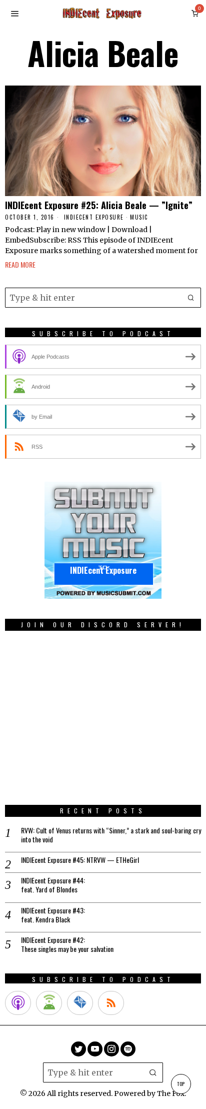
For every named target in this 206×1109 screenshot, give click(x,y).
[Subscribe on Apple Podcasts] (18, 1003)
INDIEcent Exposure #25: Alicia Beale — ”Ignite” (98, 205)
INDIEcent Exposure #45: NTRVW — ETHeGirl (80, 859)
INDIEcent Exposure (94, 217)
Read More (20, 264)
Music (139, 217)
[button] (191, 298)
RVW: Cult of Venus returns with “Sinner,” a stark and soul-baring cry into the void (111, 835)
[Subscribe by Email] (80, 1003)
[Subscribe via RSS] (111, 1003)
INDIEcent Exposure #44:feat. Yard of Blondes (53, 885)
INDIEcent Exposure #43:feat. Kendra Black (53, 915)
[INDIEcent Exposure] (103, 540)
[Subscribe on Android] (49, 1003)
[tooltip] (78, 1048)
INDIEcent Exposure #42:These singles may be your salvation (67, 944)
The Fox (170, 1093)
